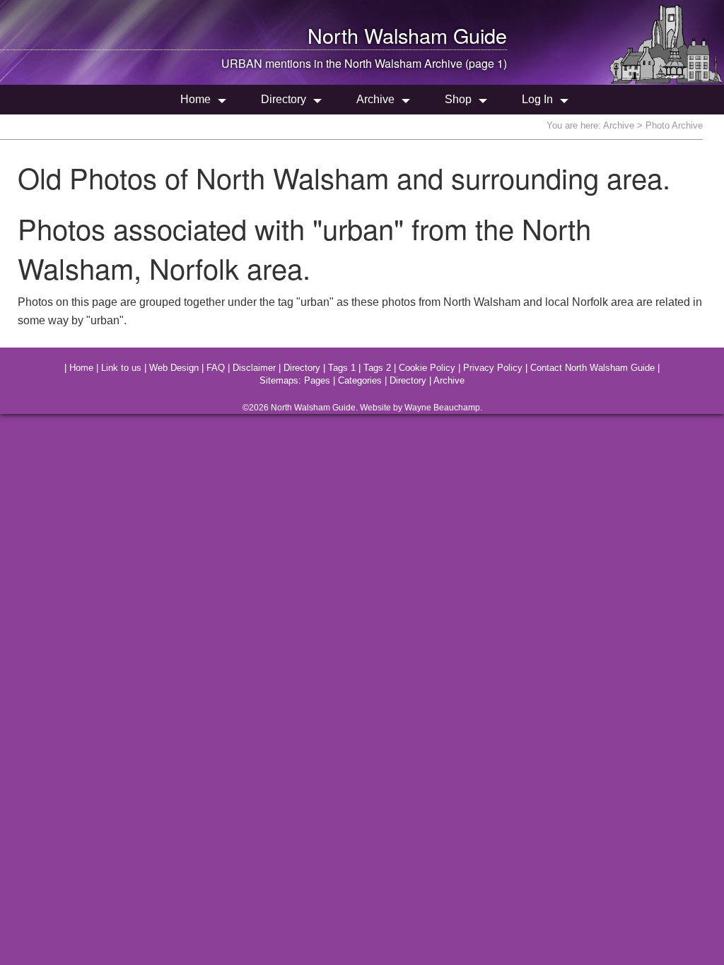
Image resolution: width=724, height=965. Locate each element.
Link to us (121, 367)
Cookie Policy (427, 367)
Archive (375, 99)
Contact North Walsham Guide (592, 367)
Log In (537, 99)
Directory (283, 99)
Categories (360, 380)
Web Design (174, 367)
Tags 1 (342, 367)
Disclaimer (254, 367)
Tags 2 (377, 367)
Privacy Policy (492, 367)
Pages (317, 380)
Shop (458, 99)
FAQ (215, 367)
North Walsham (378, 34)
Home (195, 99)
